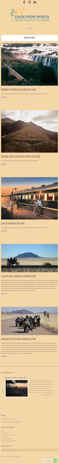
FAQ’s (2, 430)
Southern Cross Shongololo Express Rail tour (20, 157)
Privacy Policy (4, 432)
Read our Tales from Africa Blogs (9, 440)
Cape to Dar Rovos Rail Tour (13, 224)
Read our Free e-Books (6, 438)
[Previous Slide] (3, 391)
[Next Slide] (56, 391)
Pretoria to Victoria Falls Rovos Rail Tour (18, 90)
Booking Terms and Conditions (8, 434)
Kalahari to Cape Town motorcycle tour (18, 339)
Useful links (4, 436)
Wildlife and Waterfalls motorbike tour (18, 276)
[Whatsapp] (55, 460)
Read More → (4, 97)
